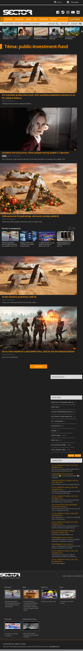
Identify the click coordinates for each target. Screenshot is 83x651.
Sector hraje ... (56, 435)
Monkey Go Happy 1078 (49, 601)
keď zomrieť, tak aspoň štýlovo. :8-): (62, 534)
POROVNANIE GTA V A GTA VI (62, 474)
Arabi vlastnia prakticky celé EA (19, 296)
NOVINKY (9, 19)
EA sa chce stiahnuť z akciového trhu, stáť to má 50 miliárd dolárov (38, 351)
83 (76, 92)
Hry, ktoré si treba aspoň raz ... (62, 416)
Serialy (54, 431)
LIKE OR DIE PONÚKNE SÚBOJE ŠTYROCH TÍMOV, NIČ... (63, 532)
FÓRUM (53, 19)
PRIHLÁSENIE (75, 2)
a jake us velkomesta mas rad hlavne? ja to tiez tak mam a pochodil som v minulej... (66, 547)
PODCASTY (18, 24)
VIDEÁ (28, 19)
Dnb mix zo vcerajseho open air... (63, 402)
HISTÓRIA (10, 24)
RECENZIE (19, 19)
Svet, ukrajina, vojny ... (59, 449)
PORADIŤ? (74, 24)
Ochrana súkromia (8, 644)
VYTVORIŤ (71, 455)
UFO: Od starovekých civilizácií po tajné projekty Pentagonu (30, 635)
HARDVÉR (43, 19)
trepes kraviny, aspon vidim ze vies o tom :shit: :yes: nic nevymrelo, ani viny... (66, 509)
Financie (4, 156)
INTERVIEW (26, 24)
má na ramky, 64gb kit (58, 563)
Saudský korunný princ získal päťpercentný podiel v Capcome (35, 152)
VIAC (38, 366)
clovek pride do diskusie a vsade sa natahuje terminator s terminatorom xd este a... (65, 540)
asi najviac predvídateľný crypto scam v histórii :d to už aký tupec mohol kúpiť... (66, 492)
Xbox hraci (55, 407)
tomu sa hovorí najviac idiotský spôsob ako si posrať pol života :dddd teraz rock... (65, 470)
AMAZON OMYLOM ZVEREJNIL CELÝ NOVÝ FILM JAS (9, 38)
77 (76, 294)
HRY (35, 19)
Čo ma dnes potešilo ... (59, 445)
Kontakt (23, 644)
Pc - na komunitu (57, 421)
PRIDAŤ (63, 24)
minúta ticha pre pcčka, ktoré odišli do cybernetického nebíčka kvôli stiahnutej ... (64, 555)
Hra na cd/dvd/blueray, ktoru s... (63, 412)
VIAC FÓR (77, 455)
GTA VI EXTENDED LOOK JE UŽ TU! (24, 37)
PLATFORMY (74, 19)
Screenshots (56, 426)
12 (76, 213)
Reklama (17, 644)
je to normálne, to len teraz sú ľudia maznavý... (66, 484)
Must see (55, 440)
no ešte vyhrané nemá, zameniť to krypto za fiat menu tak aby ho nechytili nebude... (65, 527)
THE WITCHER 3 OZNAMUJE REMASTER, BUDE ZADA (71, 39)
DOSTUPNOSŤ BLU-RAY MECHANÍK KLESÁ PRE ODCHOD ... (64, 506)
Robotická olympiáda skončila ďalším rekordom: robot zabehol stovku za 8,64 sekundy (12, 604)
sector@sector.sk (54, 646)
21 (76, 348)
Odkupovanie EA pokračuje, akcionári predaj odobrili (30, 216)
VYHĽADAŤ (51, 24)
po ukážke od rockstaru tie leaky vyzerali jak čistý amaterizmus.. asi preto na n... (65, 501)
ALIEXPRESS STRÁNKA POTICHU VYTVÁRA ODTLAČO (40, 38)
